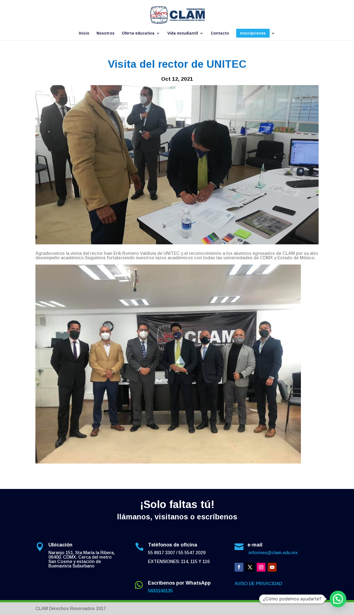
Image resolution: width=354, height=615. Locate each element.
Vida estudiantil (182, 33)
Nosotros (105, 33)
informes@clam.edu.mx (273, 552)
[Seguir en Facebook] (239, 567)
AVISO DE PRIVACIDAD (258, 583)
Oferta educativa (138, 33)
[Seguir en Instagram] (261, 567)
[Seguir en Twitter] (250, 567)
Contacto (220, 33)
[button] (338, 599)
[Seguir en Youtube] (272, 567)
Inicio (84, 33)
